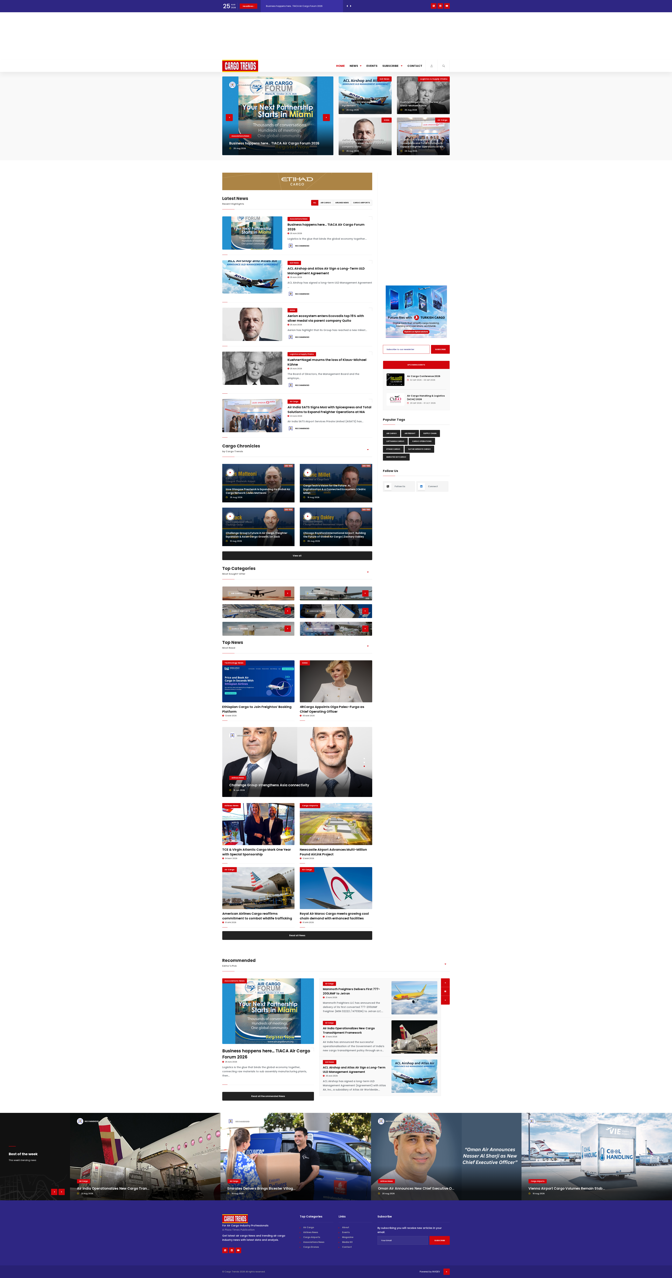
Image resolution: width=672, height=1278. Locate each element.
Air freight (410, 433)
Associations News (298, 219)
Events (371, 66)
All (314, 202)
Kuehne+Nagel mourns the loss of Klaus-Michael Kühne (420, 103)
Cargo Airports (361, 202)
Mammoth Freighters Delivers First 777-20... (414, 1196)
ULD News (384, 78)
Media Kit (347, 1250)
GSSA (234, 131)
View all (297, 555)
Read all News (297, 935)
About (345, 1235)
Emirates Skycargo (396, 457)
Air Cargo (442, 120)
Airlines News (342, 202)
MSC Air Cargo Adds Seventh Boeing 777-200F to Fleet (274, 785)
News (354, 66)
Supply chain (429, 433)
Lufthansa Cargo (395, 441)
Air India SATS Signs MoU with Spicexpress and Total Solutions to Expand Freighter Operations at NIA (421, 143)
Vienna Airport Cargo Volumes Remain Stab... (265, 1196)
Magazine (347, 1245)
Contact (414, 66)
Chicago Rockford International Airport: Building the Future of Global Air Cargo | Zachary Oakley (334, 534)
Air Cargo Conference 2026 (423, 376)
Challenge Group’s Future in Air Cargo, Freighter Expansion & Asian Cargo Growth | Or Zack (256, 534)
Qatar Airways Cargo (419, 449)
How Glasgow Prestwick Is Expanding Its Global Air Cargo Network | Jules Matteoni (258, 491)
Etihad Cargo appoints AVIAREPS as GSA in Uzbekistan (295, 6)
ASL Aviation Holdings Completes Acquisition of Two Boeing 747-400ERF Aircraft (350, 1037)
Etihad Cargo (393, 449)
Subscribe (390, 66)
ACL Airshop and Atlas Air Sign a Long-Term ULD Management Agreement (361, 102)
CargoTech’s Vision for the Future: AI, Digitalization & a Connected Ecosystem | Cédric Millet (334, 489)
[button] (229, 117)
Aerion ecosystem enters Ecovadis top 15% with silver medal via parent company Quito (274, 141)
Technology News (234, 662)
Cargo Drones (311, 1255)
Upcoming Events (416, 364)
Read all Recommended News (268, 1096)
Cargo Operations (422, 441)
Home (340, 66)
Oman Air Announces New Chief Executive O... (115, 1196)
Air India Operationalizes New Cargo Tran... (564, 1196)
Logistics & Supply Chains (433, 78)
